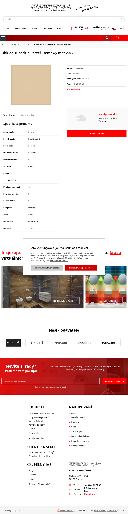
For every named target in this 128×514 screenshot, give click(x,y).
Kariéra (35, 28)
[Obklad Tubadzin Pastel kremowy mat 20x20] (31, 85)
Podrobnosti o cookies (39, 456)
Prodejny (48, 28)
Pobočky (32, 471)
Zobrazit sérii (110, 300)
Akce (73, 413)
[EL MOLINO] (108, 342)
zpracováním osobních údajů (56, 387)
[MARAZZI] (37, 343)
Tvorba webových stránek (105, 511)
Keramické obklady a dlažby (41, 413)
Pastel (30, 214)
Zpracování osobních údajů (41, 452)
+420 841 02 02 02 (92, 485)
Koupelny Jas (90, 494)
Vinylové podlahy (36, 424)
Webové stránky (67, 511)
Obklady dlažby (15, 44)
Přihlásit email (112, 381)
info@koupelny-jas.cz (99, 28)
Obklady (29, 44)
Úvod (4, 44)
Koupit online (97, 133)
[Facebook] (108, 28)
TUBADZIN (79, 68)
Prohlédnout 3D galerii (62, 300)
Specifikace (9, 115)
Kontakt (60, 28)
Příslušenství (27, 115)
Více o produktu (73, 89)
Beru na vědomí (50, 387)
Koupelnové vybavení (38, 417)
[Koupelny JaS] (64, 8)
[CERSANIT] (13, 343)
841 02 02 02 (79, 28)
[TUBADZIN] (84, 343)
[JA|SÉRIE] (61, 343)
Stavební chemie (36, 421)
